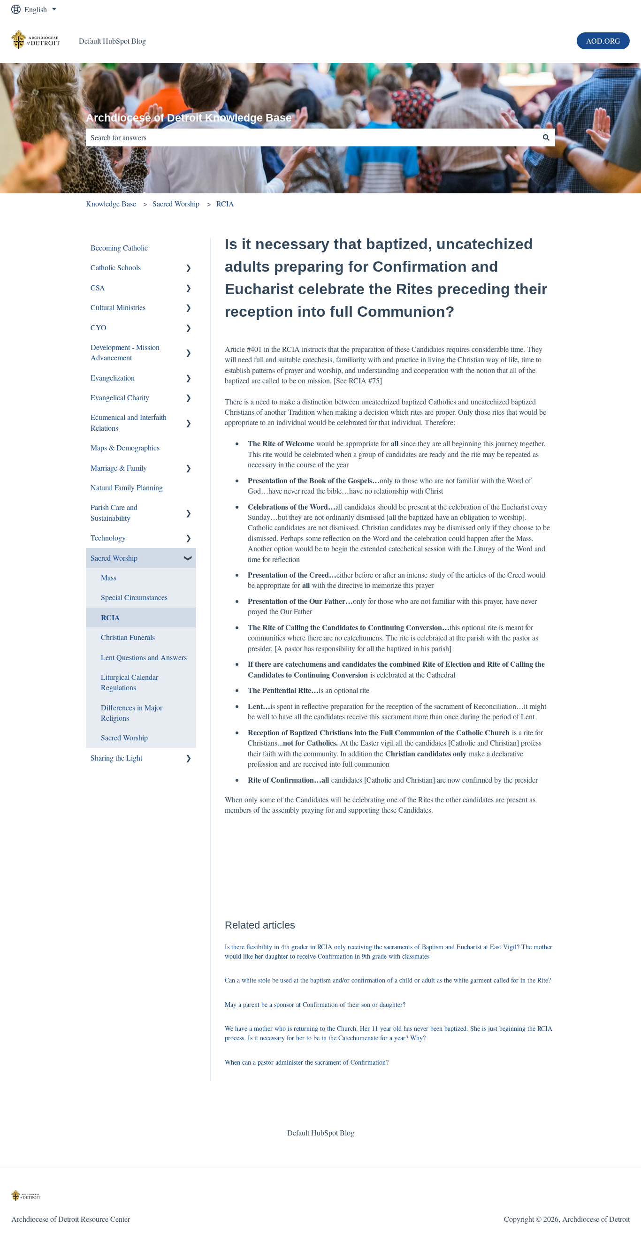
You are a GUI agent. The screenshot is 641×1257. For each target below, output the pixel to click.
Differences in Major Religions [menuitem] (131, 712)
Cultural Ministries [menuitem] (118, 307)
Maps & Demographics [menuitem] (125, 447)
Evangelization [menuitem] (113, 377)
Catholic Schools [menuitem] (116, 267)
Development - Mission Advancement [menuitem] (125, 352)
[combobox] (311, 137)
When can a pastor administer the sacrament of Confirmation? (307, 1062)
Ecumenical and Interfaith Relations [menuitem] (129, 422)
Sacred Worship (176, 203)
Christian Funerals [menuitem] (128, 637)
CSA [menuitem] (98, 287)
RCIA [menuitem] (110, 617)
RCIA (225, 203)
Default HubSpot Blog (112, 41)
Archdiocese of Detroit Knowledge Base (189, 118)
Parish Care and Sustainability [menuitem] (114, 512)
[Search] (546, 137)
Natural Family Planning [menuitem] (127, 487)
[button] (188, 268)
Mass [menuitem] (108, 577)
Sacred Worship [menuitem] (114, 558)
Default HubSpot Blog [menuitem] (320, 1132)
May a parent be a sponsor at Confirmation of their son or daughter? (315, 1004)
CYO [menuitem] (99, 327)
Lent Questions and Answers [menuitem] (144, 657)
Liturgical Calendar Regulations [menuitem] (129, 682)
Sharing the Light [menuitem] (116, 757)
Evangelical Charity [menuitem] (120, 397)
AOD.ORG (603, 41)
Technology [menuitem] (108, 537)
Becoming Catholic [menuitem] (119, 247)
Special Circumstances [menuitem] (134, 597)
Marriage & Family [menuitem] (119, 467)
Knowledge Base (111, 203)
